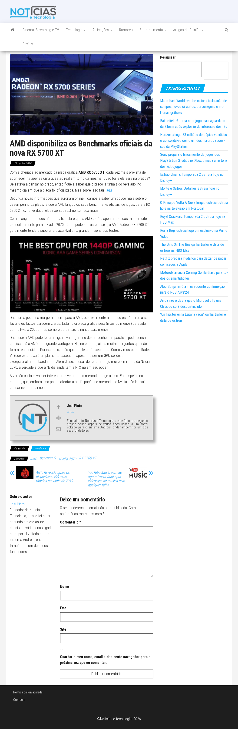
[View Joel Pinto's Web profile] (58, 418)
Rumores (126, 30)
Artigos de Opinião (187, 30)
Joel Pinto (17, 504)
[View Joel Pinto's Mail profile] (58, 429)
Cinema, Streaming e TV (41, 30)
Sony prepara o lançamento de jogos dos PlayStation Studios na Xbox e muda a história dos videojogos (193, 160)
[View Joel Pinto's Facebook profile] (58, 407)
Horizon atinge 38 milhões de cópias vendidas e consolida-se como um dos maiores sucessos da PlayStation (193, 141)
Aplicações (101, 30)
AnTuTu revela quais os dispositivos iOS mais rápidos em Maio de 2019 (54, 477)
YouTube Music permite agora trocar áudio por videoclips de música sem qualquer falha (106, 479)
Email (64, 608)
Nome (64, 586)
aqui (109, 190)
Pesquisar (168, 57)
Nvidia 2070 (67, 459)
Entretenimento (152, 30)
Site (63, 629)
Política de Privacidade (27, 692)
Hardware (40, 448)
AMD (33, 459)
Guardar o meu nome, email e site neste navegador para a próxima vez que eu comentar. (105, 660)
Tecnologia (74, 30)
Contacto (19, 700)
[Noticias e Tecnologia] (12, 30)
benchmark (48, 458)
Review (28, 44)
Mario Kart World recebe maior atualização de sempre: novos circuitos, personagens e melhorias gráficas (193, 107)
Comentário (70, 522)
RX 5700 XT (87, 458)
